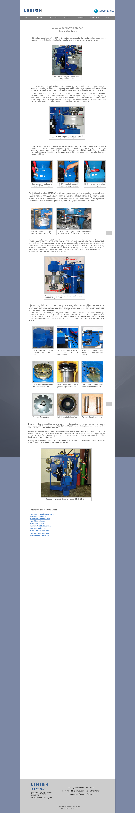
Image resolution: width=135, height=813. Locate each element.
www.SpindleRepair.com (39, 516)
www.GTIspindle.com (37, 521)
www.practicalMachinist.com (40, 526)
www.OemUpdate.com (38, 523)
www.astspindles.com (38, 528)
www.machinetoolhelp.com (40, 519)
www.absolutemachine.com (40, 533)
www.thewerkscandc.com (39, 531)
